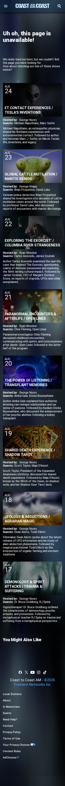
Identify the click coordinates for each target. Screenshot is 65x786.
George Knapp (28, 186)
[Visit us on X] (26, 672)
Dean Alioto (21, 532)
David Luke (43, 189)
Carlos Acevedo (24, 256)
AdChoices (9, 757)
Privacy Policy (11, 732)
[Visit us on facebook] (20, 672)
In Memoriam (11, 706)
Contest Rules (12, 751)
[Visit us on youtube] (32, 672)
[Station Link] (32, 6)
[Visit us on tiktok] (45, 672)
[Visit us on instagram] (38, 672)
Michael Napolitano (26, 123)
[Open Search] (59, 6)
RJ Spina (44, 602)
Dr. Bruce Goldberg (26, 602)
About (7, 700)
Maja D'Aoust (40, 465)
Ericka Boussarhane (41, 396)
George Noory (28, 120)
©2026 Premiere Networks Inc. (34, 682)
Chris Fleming (22, 329)
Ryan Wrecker (28, 253)
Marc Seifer (47, 123)
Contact (8, 725)
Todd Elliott (38, 532)
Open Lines (39, 329)
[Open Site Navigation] (6, 6)
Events (7, 713)
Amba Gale (21, 396)
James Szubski (45, 256)
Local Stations (12, 694)
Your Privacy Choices (16, 744)
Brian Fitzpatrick (24, 189)
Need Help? (10, 719)
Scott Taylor (22, 465)
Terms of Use (11, 738)
